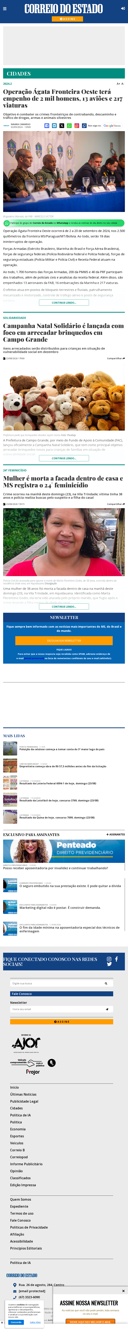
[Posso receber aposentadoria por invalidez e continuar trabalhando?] (64, 851)
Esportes (17, 1136)
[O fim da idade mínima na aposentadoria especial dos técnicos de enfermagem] (10, 929)
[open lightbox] (64, 171)
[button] (116, 358)
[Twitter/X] (62, 126)
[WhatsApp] (69, 126)
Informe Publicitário (26, 1164)
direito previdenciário (19, 865)
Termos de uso (22, 1213)
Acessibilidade (21, 1241)
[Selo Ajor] (61, 1043)
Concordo (16, 1322)
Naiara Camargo (20, 124)
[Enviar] (107, 1009)
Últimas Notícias (23, 1094)
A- (122, 83)
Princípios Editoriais (26, 1248)
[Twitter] (109, 964)
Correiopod (19, 1157)
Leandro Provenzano (35, 883)
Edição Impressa (23, 1185)
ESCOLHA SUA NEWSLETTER (64, 640)
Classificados (20, 1178)
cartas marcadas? (33, 764)
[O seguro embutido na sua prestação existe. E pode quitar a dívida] (10, 885)
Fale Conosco (20, 1220)
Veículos (16, 1143)
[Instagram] (77, 126)
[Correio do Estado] (64, 1275)
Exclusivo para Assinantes (38, 905)
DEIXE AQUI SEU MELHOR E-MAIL (90, 1322)
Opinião (16, 1171)
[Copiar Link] (84, 126)
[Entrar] (122, 8)
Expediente (19, 1206)
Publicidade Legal (24, 1101)
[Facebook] (47, 126)
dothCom (52, 1320)
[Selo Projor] (61, 1067)
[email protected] (34, 658)
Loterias (30, 781)
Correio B (17, 1150)
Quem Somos (20, 1199)
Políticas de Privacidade (29, 1227)
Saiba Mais (35, 1322)
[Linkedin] (54, 126)
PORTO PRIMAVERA (32, 747)
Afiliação (17, 1234)
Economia (18, 1129)
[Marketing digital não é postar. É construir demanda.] (10, 907)
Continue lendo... (64, 302)
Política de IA (20, 1115)
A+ (118, 83)
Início (14, 1087)
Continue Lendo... (64, 458)
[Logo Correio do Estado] (64, 8)
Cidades (16, 1108)
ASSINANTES (117, 834)
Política (16, 1122)
